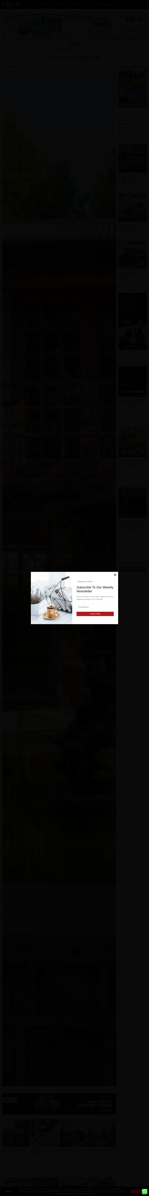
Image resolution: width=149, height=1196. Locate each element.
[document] (74, 598)
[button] (115, 575)
